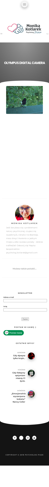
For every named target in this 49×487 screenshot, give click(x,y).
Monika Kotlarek (24, 223)
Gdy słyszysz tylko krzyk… (19, 357)
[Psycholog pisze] (24, 30)
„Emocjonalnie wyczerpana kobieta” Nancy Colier (18, 397)
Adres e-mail (8, 297)
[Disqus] (24, 159)
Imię (5, 306)
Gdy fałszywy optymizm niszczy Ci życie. (18, 376)
